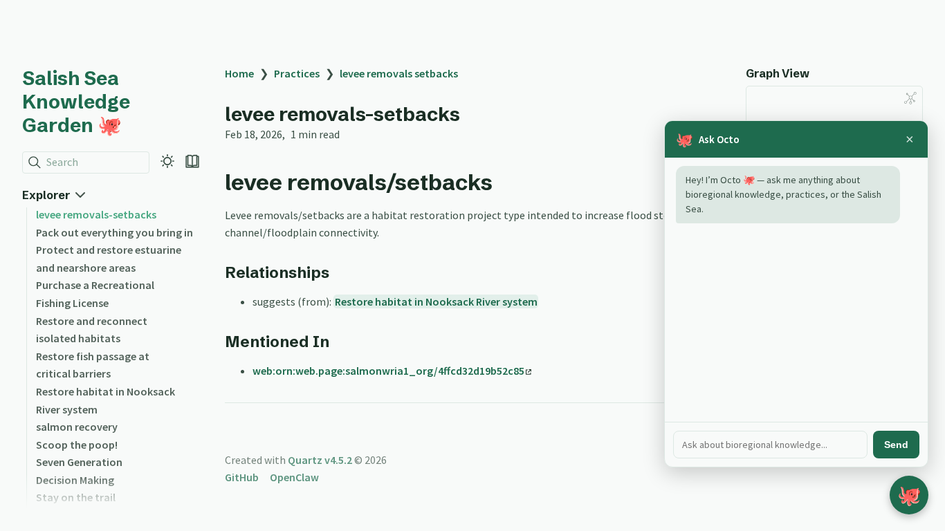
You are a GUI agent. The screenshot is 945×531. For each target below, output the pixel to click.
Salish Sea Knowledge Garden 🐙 (76, 101)
